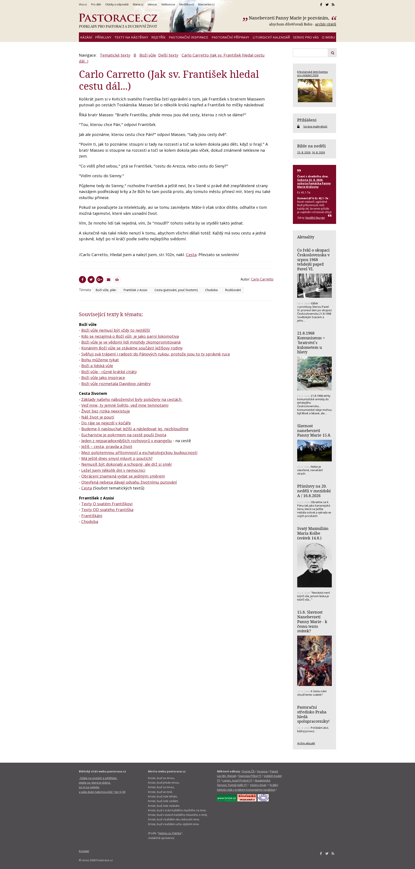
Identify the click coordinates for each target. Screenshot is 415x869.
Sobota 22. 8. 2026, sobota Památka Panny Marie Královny (314, 183)
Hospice (262, 771)
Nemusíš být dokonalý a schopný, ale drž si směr (126, 464)
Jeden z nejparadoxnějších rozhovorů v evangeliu (126, 440)
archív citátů (325, 24)
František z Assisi (135, 290)
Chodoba (89, 521)
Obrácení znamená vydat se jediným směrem (123, 476)
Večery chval (258, 785)
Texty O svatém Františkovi (106, 503)
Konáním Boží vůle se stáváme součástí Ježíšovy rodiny (132, 348)
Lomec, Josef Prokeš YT (237, 780)
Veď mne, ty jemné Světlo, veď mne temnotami (124, 405)
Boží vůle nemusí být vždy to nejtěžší (115, 330)
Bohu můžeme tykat (100, 359)
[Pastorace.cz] (118, 20)
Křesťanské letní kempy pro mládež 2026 (312, 73)
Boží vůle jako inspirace (103, 377)
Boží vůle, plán (106, 290)
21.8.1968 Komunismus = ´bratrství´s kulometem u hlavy (311, 342)
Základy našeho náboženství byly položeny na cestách (131, 399)
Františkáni (91, 515)
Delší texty (168, 55)
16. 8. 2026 (318, 152)
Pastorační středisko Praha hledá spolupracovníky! (313, 714)
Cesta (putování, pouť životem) (176, 290)
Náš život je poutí (97, 417)
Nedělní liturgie (315, 218)
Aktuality (305, 236)
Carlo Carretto (262, 279)
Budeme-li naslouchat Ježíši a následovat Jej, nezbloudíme (134, 428)
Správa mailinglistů (315, 126)
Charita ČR (248, 771)
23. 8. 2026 (303, 152)
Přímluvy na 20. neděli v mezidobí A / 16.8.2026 (314, 490)
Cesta (191, 254)
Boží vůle (147, 55)
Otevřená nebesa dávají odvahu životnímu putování (129, 482)
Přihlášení (306, 120)
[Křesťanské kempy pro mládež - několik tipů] (314, 90)
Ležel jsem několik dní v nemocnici (113, 470)
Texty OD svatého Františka (107, 509)
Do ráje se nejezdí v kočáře (106, 423)
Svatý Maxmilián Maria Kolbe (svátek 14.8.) (313, 533)
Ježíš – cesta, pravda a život (106, 446)
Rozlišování (233, 290)
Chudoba (211, 290)
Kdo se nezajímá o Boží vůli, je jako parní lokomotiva (130, 336)
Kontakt (84, 851)
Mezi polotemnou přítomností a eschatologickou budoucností (139, 452)
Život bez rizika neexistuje (105, 411)
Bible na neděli (311, 145)
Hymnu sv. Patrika (169, 833)
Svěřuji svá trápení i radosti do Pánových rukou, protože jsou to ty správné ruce (155, 354)
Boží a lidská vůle (97, 365)
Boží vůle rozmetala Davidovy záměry (116, 383)
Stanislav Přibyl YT (249, 776)
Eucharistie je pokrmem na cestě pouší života (123, 434)
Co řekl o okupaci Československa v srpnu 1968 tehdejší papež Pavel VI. (313, 259)
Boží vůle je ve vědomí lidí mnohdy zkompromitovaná (130, 342)
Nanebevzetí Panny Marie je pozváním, (289, 18)
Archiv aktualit (306, 743)
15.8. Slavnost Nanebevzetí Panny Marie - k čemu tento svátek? (312, 621)
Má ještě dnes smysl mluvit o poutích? (117, 458)
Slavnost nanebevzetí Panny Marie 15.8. (314, 430)
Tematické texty (115, 55)
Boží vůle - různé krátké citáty (109, 371)
